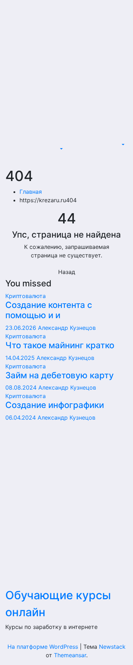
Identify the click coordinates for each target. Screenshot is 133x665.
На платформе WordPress (43, 646)
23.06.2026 (21, 327)
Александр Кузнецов (67, 327)
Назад (66, 271)
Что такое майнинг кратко (59, 345)
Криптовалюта (25, 295)
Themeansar (70, 655)
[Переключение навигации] (62, 143)
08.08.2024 (21, 387)
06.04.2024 (21, 417)
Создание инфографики (54, 405)
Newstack (112, 646)
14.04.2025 (21, 357)
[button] (60, 149)
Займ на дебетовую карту (59, 375)
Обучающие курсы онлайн (38, 51)
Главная (31, 191)
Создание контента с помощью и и (48, 310)
